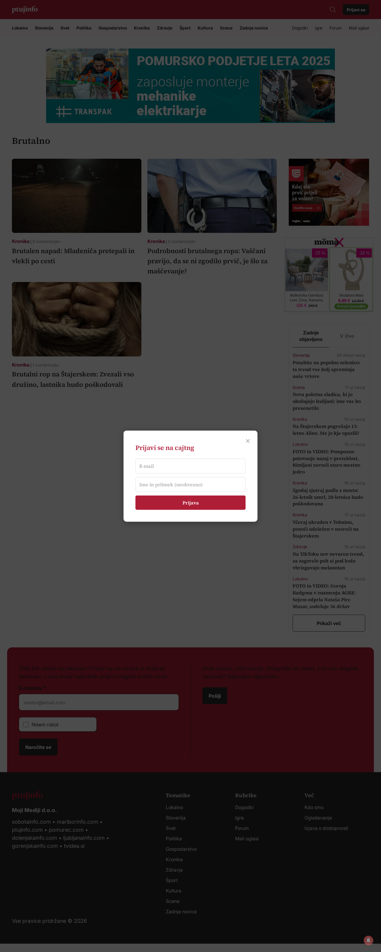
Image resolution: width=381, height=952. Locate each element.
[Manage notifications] (368, 940)
